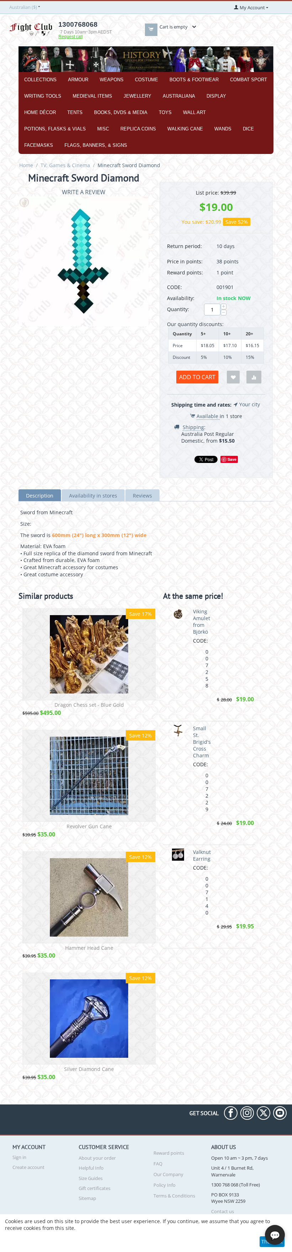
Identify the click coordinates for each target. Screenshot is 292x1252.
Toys (165, 112)
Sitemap (87, 1198)
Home (26, 165)
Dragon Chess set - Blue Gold (89, 705)
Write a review (83, 192)
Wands (222, 129)
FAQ (157, 1163)
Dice (248, 129)
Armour (78, 79)
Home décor (40, 112)
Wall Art (194, 112)
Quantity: (178, 309)
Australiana (179, 96)
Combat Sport (248, 79)
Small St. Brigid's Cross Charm (202, 742)
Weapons (112, 79)
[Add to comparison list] (253, 377)
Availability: (180, 298)
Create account (28, 1167)
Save (232, 459)
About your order (97, 1158)
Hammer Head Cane (89, 948)
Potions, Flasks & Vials (55, 129)
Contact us (222, 1211)
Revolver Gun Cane (89, 827)
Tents (75, 112)
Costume (146, 79)
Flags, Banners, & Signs (95, 145)
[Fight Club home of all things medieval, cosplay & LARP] (30, 28)
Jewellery (137, 96)
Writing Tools (42, 96)
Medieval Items (92, 96)
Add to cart (197, 377)
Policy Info (164, 1185)
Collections (40, 79)
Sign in (19, 1157)
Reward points (168, 1153)
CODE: (174, 287)
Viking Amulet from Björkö (201, 621)
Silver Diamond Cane (89, 1069)
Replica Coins (138, 129)
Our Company (168, 1174)
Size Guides (91, 1178)
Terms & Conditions (174, 1195)
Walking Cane (185, 129)
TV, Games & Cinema (65, 165)
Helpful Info (91, 1168)
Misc (103, 129)
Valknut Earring (202, 855)
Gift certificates (94, 1188)
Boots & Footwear (194, 79)
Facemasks (38, 145)
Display (216, 96)
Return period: (184, 246)
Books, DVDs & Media (120, 112)
